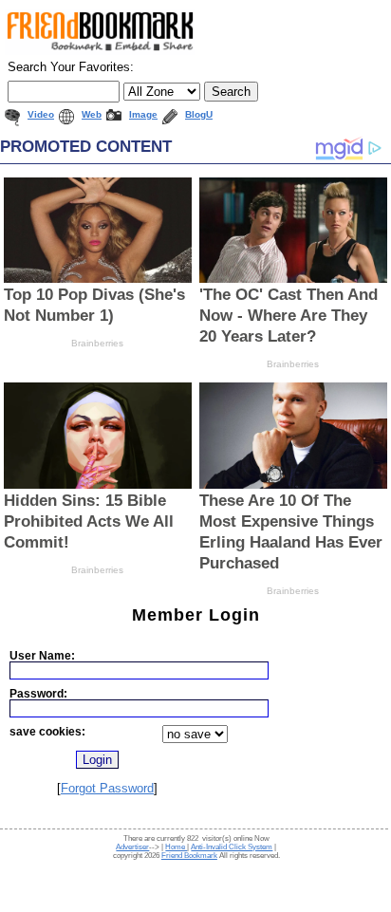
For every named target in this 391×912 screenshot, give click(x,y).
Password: (38, 693)
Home (176, 847)
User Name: (42, 655)
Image (143, 114)
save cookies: (47, 731)
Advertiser (132, 847)
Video (41, 114)
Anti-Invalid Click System (231, 847)
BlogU (199, 114)
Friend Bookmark (189, 855)
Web (92, 114)
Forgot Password (107, 788)
